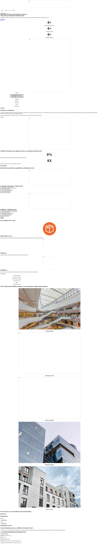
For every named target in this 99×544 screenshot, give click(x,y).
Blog (9, 10)
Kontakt (13, 10)
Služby (6, 10)
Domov (2, 10)
